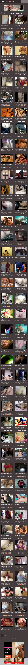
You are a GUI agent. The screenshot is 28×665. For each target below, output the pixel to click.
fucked (5, 430)
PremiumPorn (8, 2)
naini (18, 28)
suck (7, 306)
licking (19, 491)
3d (21, 43)
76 (15, 638)
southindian (6, 90)
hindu (8, 43)
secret (25, 615)
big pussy (8, 213)
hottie (5, 28)
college (25, 399)
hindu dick (23, 198)
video (5, 553)
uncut (10, 136)
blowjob (23, 121)
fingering (23, 507)
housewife (9, 59)
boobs (5, 43)
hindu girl (19, 213)
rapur (24, 28)
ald (21, 28)
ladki (24, 74)
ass (24, 59)
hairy (10, 167)
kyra (12, 28)
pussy (19, 90)
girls (21, 352)
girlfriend (23, 368)
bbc (21, 244)
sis (8, 522)
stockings (19, 229)
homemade (19, 260)
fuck (9, 306)
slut (23, 321)
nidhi (11, 43)
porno (8, 229)
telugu (11, 522)
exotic (8, 152)
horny (19, 615)
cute (24, 445)
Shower (24, 260)
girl (11, 244)
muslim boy (24, 213)
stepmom (5, 522)
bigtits (11, 121)
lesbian (7, 461)
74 (25, 635)
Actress (21, 445)
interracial (8, 105)
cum (4, 136)
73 (22, 635)
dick (22, 136)
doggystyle (24, 430)
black (19, 538)
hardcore (11, 198)
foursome (19, 182)
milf (11, 507)
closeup (5, 584)
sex (21, 105)
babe (7, 275)
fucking (7, 198)
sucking (19, 43)
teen (10, 321)
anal (18, 59)
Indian (25, 152)
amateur (9, 491)
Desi (18, 74)
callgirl (8, 445)
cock (8, 337)
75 (12, 638)
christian (8, 28)
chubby (7, 121)
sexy (21, 90)
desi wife (10, 90)
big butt (9, 538)
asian (5, 152)
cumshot (5, 74)
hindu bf (19, 198)
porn (18, 105)
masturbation (20, 306)
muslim (11, 152)
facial (7, 136)
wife (8, 430)
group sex (23, 414)
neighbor (5, 538)
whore (5, 445)
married (7, 476)
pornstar (11, 275)
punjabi (9, 584)
